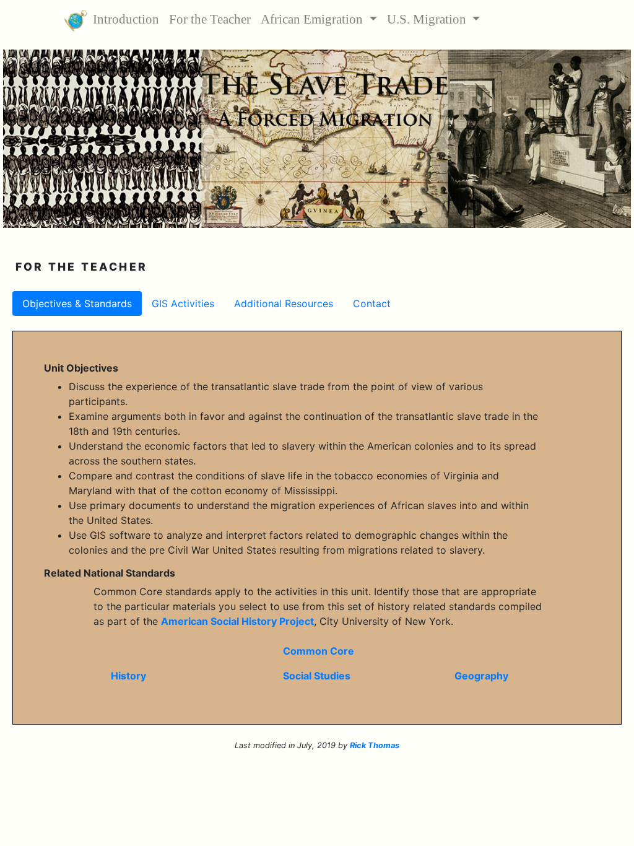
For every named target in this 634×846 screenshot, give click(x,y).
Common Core (318, 651)
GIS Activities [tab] (183, 303)
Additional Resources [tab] (283, 303)
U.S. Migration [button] (428, 19)
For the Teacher (212, 19)
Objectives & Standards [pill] (77, 303)
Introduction (128, 19)
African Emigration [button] (313, 19)
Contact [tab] (372, 303)
